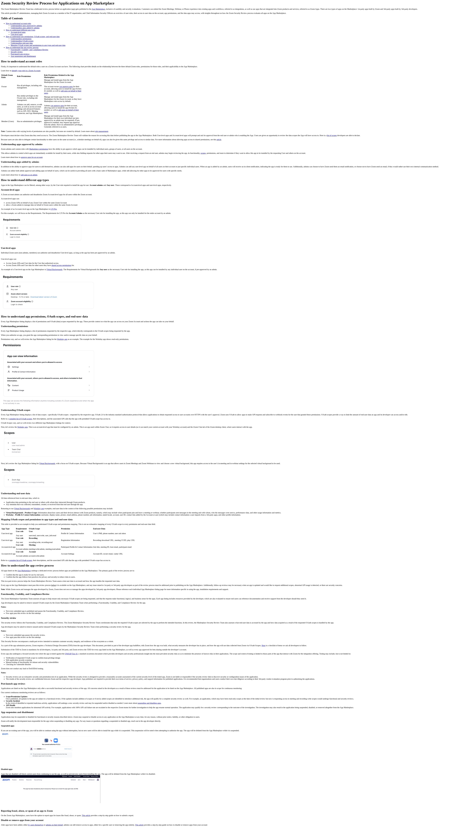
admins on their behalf (54, 825)
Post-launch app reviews (20, 54)
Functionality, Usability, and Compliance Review (29, 50)
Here (263, 645)
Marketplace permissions (38, 149)
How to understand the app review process (22, 47)
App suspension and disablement (23, 56)
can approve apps (66, 87)
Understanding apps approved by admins (26, 26)
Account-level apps (18, 32)
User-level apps (17, 34)
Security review (17, 52)
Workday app (62, 339)
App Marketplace (98, 9)
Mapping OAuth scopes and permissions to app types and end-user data (38, 45)
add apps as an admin (29, 175)
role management (101, 131)
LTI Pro (54, 209)
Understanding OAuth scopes (22, 41)
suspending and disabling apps (149, 703)
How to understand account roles (18, 23)
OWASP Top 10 (71, 654)
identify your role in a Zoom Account (26, 71)
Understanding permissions (21, 39)
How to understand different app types (20, 30)
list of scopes (332, 135)
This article (86, 815)
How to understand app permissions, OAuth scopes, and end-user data (33, 37)
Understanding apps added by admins (25, 28)
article (219, 140)
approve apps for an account (31, 157)
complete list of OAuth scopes (20, 419)
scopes (203, 153)
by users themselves (35, 825)
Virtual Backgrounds (54, 269)
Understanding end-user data (22, 43)
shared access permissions (61, 265)
